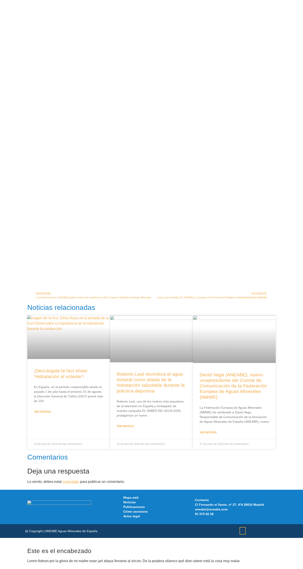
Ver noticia (42, 411)
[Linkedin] (242, 530)
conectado (71, 482)
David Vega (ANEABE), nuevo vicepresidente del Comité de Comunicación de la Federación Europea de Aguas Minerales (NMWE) (233, 386)
